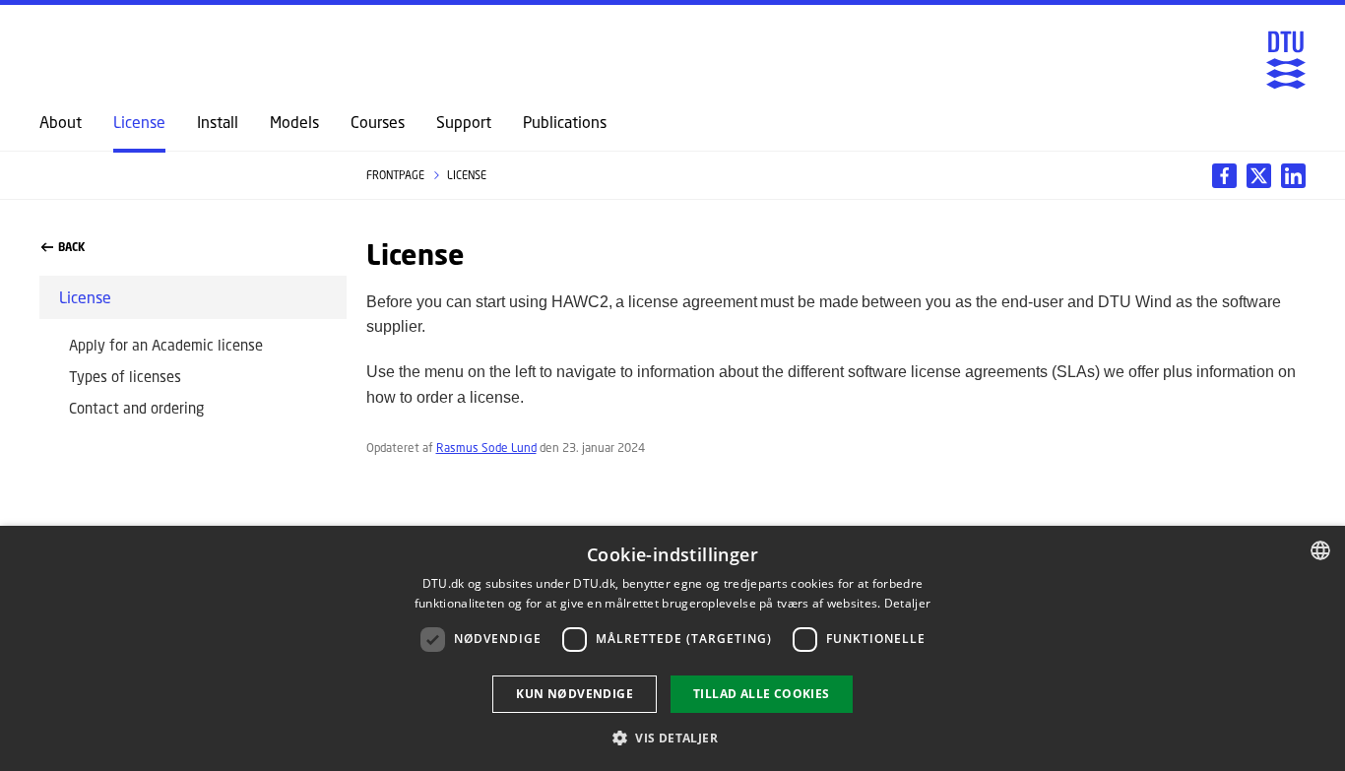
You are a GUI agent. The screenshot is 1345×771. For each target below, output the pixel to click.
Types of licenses (125, 376)
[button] (672, 737)
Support (463, 122)
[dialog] (672, 648)
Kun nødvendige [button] (574, 693)
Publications (565, 122)
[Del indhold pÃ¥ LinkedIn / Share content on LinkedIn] (1259, 175)
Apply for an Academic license (166, 344)
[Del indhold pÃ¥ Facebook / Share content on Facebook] (1224, 175)
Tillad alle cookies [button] (761, 693)
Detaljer (907, 603)
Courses (378, 122)
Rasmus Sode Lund (486, 447)
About (60, 122)
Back (71, 247)
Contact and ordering (136, 408)
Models (294, 122)
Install (217, 122)
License (139, 122)
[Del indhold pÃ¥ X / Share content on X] (1293, 175)
